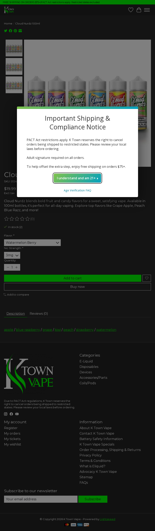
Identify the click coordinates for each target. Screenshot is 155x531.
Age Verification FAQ (77, 190)
